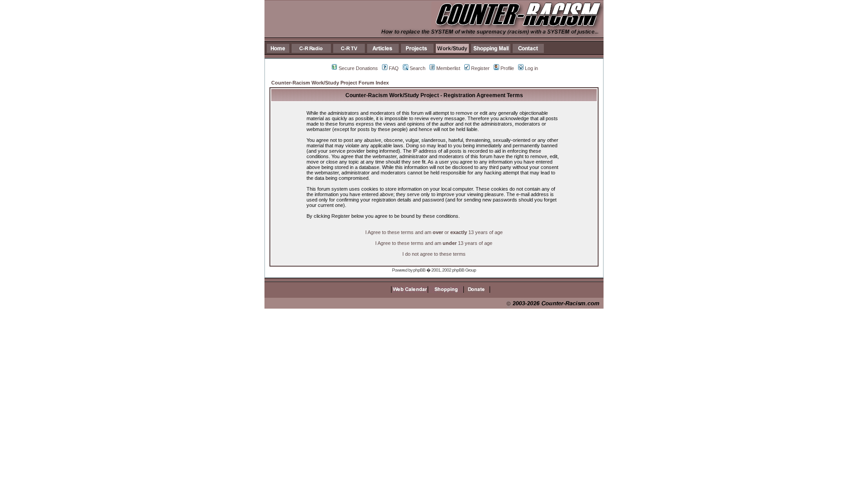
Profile (507, 68)
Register (480, 68)
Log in (531, 68)
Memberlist (448, 68)
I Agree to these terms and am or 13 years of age (434, 232)
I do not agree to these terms (434, 254)
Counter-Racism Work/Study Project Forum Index (330, 82)
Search (417, 68)
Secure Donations (358, 68)
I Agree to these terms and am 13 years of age (433, 243)
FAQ (394, 68)
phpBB (419, 269)
